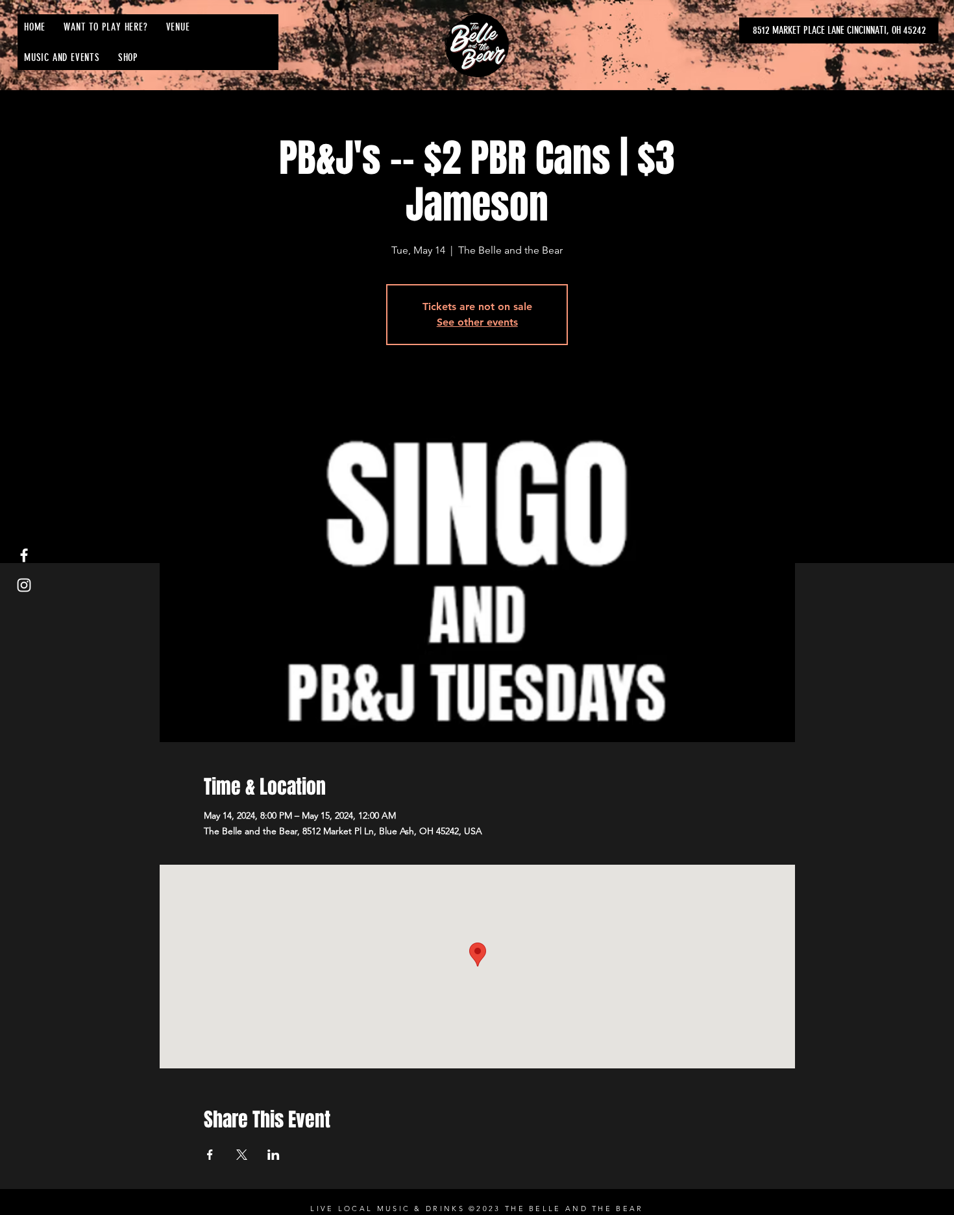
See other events (477, 322)
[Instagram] (24, 585)
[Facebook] (24, 555)
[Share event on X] (242, 1154)
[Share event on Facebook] (210, 1154)
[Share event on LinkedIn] (273, 1154)
